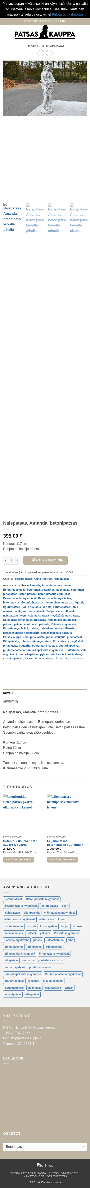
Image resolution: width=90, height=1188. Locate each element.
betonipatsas (11, 602)
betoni (67, 585)
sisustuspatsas (14, 987)
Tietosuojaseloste (63, 1173)
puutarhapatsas (29, 654)
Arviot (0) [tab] (10, 701)
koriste (46, 607)
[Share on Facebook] (14, 668)
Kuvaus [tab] (9, 693)
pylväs (44, 654)
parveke (77, 926)
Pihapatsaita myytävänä (68, 641)
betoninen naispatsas (55, 589)
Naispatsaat (61, 578)
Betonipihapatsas (32, 602)
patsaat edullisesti (25, 624)
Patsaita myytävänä (15, 628)
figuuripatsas (11, 607)
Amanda (35, 585)
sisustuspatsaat (13, 658)
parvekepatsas (13, 933)
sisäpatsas (74, 654)
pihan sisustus (55, 637)
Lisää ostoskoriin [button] (18, 859)
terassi (29, 658)
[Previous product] (49, 53)
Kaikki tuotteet (43, 578)
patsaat (7, 624)
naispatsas (72, 615)
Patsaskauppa (12, 637)
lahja (75, 607)
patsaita (44, 624)
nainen (7, 611)
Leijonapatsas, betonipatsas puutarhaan (65, 842)
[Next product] (40, 53)
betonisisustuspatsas (59, 602)
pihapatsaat (74, 637)
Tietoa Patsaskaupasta (28, 1173)
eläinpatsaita (32, 912)
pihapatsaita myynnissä (36, 641)
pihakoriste (37, 637)
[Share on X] (22, 668)
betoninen (33, 589)
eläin (65, 905)
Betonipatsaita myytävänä (54, 598)
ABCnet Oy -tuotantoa (45, 1182)
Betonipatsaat (53, 46)
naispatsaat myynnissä (18, 615)
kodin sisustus (31, 607)
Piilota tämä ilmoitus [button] (68, 14)
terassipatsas (43, 658)
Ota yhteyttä (57, 1176)
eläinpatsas (46, 919)
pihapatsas (10, 645)
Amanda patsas (52, 585)
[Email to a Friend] (29, 668)
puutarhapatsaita (14, 650)
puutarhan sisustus (44, 645)
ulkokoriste (61, 658)
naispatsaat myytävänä (49, 615)
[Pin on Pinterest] (37, 668)
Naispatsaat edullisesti (60, 611)
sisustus (33, 980)
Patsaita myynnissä (63, 624)
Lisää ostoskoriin (45, 560)
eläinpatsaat (12, 912)
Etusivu (32, 46)
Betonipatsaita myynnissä (19, 598)
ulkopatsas (77, 658)
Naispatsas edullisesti (62, 619)
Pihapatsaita (11, 641)
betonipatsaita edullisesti (54, 593)
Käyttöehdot (34, 1176)
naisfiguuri (21, 611)
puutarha (24, 645)
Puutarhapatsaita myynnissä (44, 650)
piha (25, 637)
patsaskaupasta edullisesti (57, 628)
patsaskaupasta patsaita (56, 632)
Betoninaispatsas (14, 589)
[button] (5, 32)
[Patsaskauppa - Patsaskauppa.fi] (45, 32)
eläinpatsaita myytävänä (19, 919)
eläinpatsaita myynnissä (59, 912)
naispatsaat (36, 611)
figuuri (79, 602)
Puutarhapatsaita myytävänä (63, 974)
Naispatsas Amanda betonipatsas (24, 619)
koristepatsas (61, 607)
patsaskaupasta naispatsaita (21, 632)
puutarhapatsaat (69, 645)
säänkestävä (58, 654)
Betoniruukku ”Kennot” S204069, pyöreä (20, 842)
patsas (34, 628)
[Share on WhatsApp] (7, 668)
